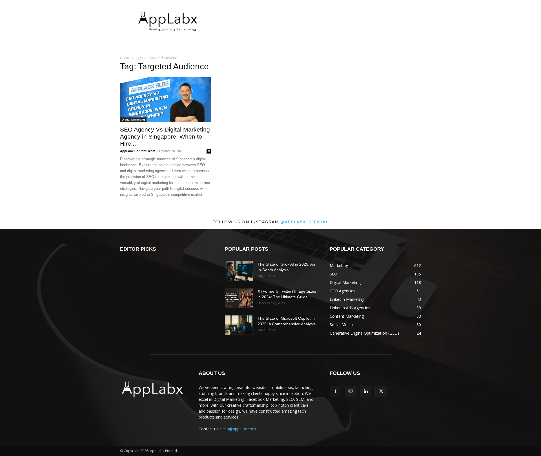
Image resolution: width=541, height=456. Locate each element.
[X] (381, 391)
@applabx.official (304, 221)
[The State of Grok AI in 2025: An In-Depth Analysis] (239, 271)
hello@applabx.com (238, 428)
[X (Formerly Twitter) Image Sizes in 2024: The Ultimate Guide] (239, 298)
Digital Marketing (133, 119)
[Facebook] (335, 391)
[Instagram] (350, 391)
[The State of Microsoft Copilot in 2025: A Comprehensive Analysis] (239, 325)
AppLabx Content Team (137, 151)
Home (125, 57)
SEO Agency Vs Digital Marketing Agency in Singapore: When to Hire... (165, 136)
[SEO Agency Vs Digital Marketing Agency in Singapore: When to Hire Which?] (165, 99)
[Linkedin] (365, 391)
